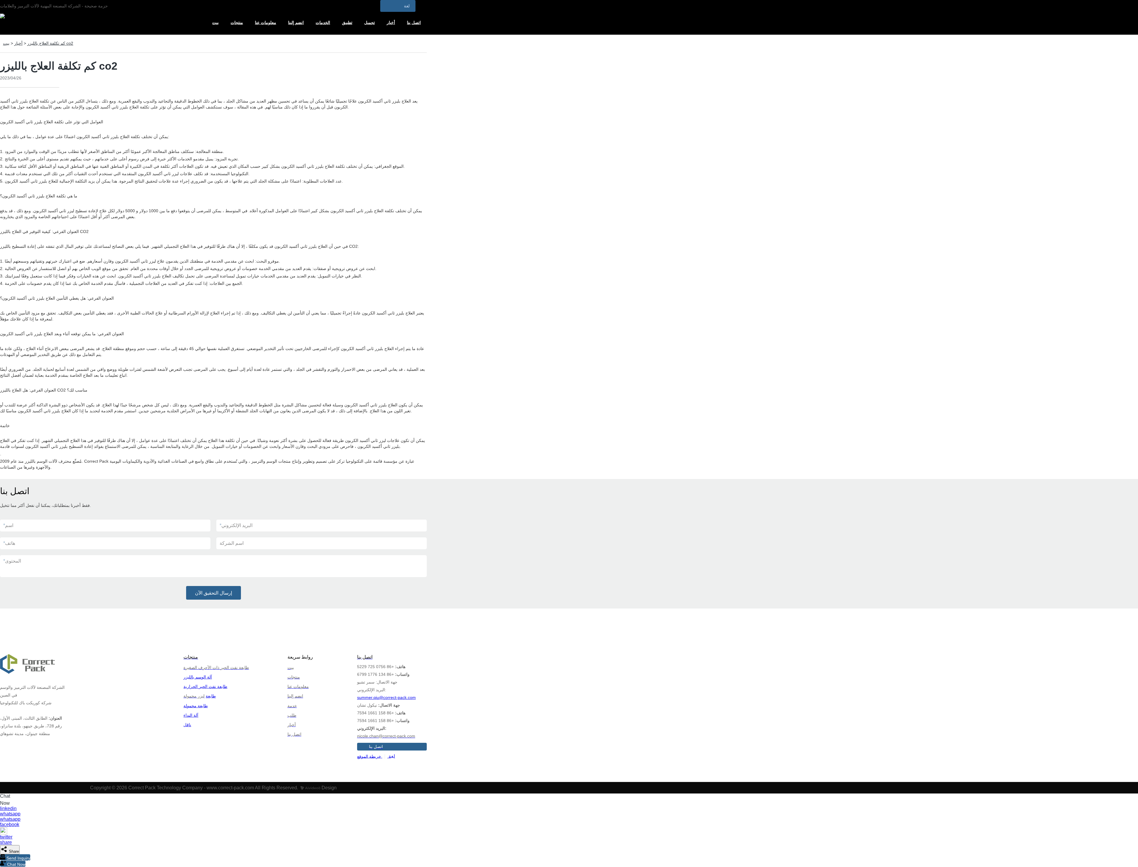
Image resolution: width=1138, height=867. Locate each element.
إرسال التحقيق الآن (213, 592)
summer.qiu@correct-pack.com (386, 697)
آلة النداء (190, 715)
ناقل (187, 724)
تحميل (369, 22)
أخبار (391, 22)
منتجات (237, 22)
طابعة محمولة (195, 705)
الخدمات (323, 22)
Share (13, 851)
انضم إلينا (296, 22)
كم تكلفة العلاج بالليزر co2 (50, 43)
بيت (215, 22)
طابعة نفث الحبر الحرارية (205, 686)
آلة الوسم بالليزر (197, 677)
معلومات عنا (265, 22)
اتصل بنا (414, 22)
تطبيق (347, 22)
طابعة (211, 696)
